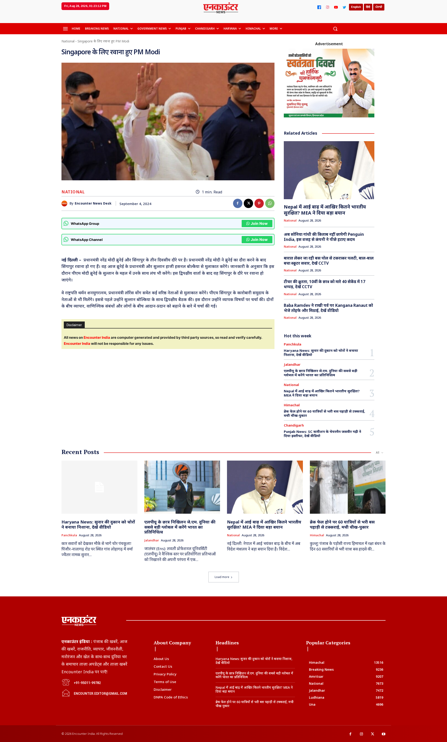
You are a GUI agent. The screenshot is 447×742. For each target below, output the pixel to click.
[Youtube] (383, 734)
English (356, 7)
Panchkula (292, 344)
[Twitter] (344, 7)
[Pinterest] (259, 203)
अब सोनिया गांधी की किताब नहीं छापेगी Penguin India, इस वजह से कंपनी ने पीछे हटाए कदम (324, 237)
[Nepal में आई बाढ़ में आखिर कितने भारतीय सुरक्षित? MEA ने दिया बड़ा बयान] (329, 170)
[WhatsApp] (269, 203)
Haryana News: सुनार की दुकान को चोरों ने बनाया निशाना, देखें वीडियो (321, 352)
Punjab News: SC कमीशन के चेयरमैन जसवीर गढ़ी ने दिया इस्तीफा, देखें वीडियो (322, 433)
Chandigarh (294, 425)
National (67, 41)
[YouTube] (336, 7)
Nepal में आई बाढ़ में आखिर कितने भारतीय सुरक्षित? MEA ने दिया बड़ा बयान (325, 210)
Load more (222, 577)
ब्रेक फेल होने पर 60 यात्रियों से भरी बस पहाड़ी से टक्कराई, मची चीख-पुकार (324, 413)
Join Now (259, 223)
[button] (335, 28)
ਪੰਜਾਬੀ (378, 7)
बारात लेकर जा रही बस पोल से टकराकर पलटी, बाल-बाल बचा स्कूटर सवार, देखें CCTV (329, 260)
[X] (248, 203)
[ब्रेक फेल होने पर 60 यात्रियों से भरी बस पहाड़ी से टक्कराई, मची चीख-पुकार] (348, 487)
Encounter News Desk (93, 203)
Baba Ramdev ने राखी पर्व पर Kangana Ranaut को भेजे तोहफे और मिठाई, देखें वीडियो (328, 308)
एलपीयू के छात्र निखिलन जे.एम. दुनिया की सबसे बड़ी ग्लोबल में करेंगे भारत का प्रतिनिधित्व (320, 372)
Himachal (292, 405)
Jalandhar (292, 364)
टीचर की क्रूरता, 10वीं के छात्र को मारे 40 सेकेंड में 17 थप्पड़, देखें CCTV (324, 284)
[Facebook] (319, 7)
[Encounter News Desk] (65, 203)
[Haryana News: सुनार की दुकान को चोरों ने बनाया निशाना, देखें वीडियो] (99, 487)
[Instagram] (327, 7)
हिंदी (368, 7)
